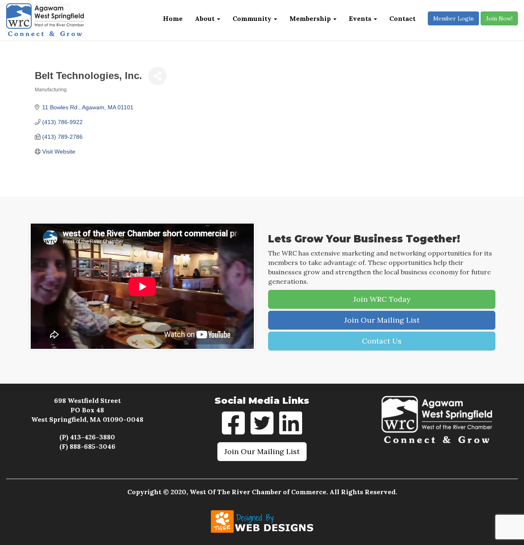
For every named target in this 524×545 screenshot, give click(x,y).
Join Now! (499, 18)
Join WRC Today (382, 299)
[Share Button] (157, 76)
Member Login (453, 18)
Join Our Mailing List (382, 320)
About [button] (205, 18)
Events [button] (361, 18)
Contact (402, 18)
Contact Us (382, 341)
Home (173, 18)
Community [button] (253, 18)
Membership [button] (310, 18)
